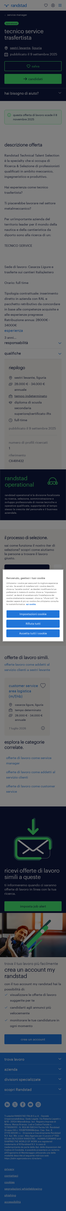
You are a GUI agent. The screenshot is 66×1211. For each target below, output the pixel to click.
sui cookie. (31, 604)
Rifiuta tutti (33, 623)
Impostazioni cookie (33, 614)
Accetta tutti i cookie (33, 633)
